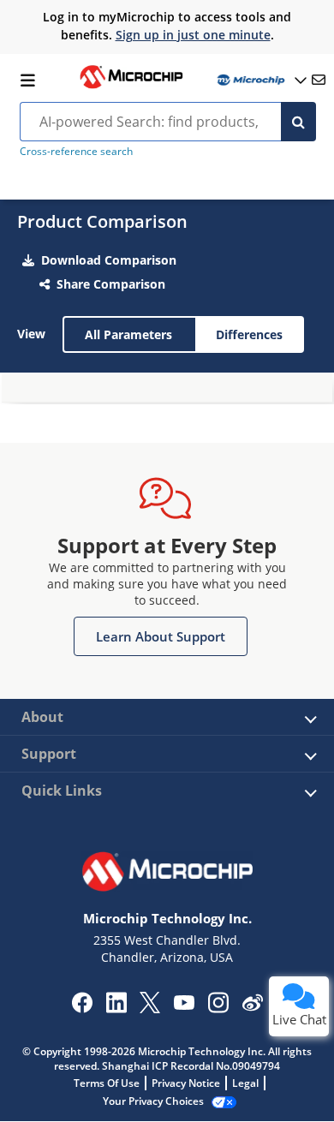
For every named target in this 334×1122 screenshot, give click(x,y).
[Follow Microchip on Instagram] (218, 1008)
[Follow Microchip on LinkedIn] (116, 1008)
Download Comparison (108, 260)
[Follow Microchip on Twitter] (150, 1008)
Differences (249, 334)
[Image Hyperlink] (131, 86)
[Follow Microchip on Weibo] (252, 1006)
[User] (260, 80)
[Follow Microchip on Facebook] (81, 1008)
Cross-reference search (76, 151)
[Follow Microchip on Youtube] (183, 1004)
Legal (245, 1083)
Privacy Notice (186, 1083)
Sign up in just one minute (193, 35)
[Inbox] (318, 79)
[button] (161, 636)
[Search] (298, 121)
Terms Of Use (107, 1083)
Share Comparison (111, 284)
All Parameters (128, 334)
